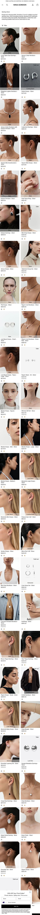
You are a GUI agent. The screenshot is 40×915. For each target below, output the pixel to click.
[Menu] (2, 4)
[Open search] (7, 5)
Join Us (16, 906)
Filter (5, 25)
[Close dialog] (30, 892)
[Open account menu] (32, 5)
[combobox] (4, 902)
